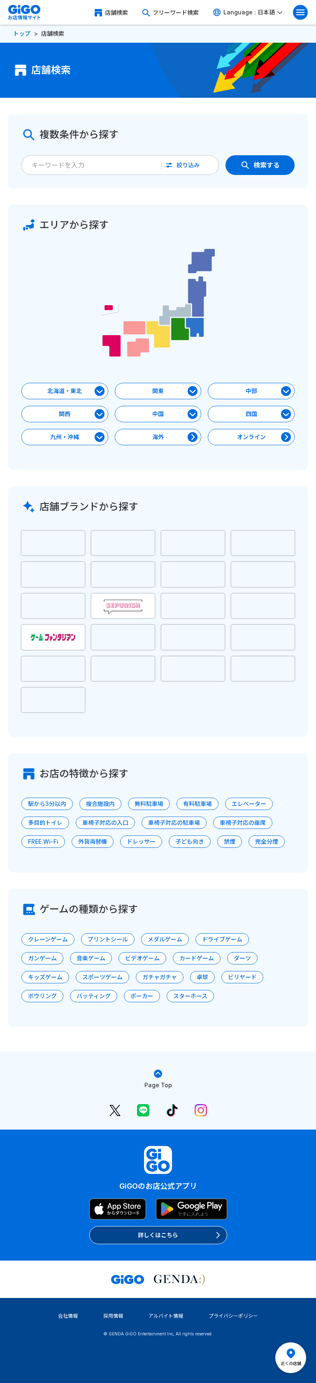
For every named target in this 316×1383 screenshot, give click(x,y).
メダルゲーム (165, 939)
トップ (21, 33)
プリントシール (108, 939)
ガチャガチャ (159, 976)
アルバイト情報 (166, 1316)
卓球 (202, 976)
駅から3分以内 (47, 803)
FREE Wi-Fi (43, 841)
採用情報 (113, 1316)
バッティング (94, 995)
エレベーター (249, 803)
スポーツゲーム (102, 976)
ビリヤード (242, 976)
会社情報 (68, 1316)
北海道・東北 (64, 390)
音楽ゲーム (91, 958)
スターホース (190, 995)
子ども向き (189, 841)
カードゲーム (196, 958)
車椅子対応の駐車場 (174, 822)
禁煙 (229, 841)
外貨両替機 (92, 841)
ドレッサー (141, 841)
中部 (251, 390)
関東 (158, 390)
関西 (64, 413)
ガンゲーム (42, 958)
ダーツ (242, 958)
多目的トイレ (45, 822)
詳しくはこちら (158, 1234)
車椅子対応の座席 (243, 822)
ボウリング (42, 995)
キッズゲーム (45, 976)
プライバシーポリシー (233, 1316)
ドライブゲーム (222, 939)
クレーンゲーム (48, 939)
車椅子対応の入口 (105, 822)
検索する (266, 165)
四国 (251, 413)
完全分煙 (266, 841)
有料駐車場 (197, 803)
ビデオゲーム (142, 958)
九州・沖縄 (64, 436)
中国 (158, 413)
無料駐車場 (149, 803)
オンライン (251, 436)
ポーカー (141, 995)
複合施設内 (100, 803)
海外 (158, 436)
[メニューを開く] (300, 12)
